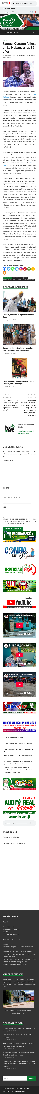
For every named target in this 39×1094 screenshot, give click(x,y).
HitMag (22, 1091)
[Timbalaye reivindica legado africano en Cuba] (19, 312)
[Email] (29, 269)
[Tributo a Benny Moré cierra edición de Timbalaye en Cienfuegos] (19, 379)
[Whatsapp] (13, 269)
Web (4, 507)
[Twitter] (9, 269)
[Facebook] (30, 12)
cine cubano (7, 280)
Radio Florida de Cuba (22, 1088)
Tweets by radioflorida (11, 837)
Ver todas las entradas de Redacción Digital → (26, 432)
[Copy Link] (33, 269)
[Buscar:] (19, 1078)
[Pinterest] (25, 269)
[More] (4, 273)
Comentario (8, 460)
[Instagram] (33, 12)
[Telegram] (17, 269)
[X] (27, 12)
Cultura (5, 40)
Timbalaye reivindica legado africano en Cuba (19, 1028)
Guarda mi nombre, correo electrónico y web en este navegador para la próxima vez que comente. (19, 521)
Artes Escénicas (17, 278)
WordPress (15, 1091)
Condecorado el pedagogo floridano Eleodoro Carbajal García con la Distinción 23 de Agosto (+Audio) (19, 769)
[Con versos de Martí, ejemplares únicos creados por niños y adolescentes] (19, 346)
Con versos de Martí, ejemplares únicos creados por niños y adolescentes (18, 349)
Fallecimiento (29, 280)
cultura (20, 280)
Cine (25, 278)
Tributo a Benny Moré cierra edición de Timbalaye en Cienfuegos (18, 382)
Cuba (14, 280)
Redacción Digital (24, 55)
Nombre (6, 488)
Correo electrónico (12, 497)
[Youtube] (35, 12)
